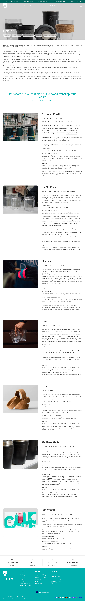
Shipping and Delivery (40, 575)
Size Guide (22, 581)
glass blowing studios (50, 359)
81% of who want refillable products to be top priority (44, 59)
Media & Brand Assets (25, 585)
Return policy (11, 598)
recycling (50, 478)
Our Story (22, 575)
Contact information (24, 598)
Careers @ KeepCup (25, 583)
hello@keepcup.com (56, 581)
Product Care (38, 583)
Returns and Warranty (40, 577)
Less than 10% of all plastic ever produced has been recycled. (57, 171)
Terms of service (17, 598)
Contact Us (38, 579)
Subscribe (22, 579)
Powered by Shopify (19, 596)
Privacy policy (5, 598)
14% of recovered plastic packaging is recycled (26, 69)
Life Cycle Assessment (71, 133)
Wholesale (22, 577)
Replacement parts (46, 165)
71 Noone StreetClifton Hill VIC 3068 (55, 575)
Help (36, 581)
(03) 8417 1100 (54, 583)
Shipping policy (31, 598)
